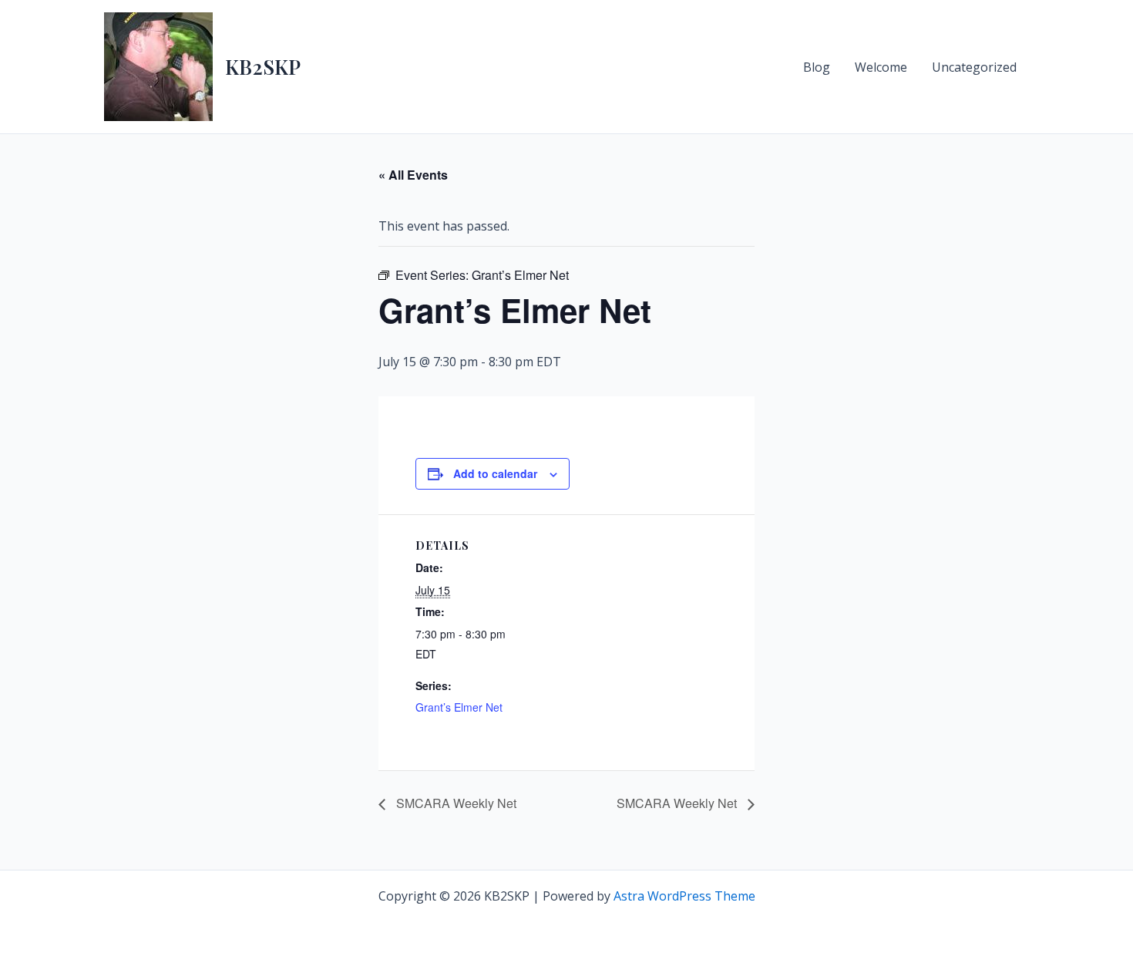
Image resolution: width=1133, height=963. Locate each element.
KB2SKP (263, 66)
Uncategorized (974, 67)
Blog (816, 67)
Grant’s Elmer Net (459, 707)
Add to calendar (495, 473)
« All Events (413, 175)
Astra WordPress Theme (684, 895)
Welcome (881, 67)
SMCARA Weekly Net (454, 803)
